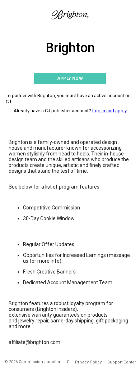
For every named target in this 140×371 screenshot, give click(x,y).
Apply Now (70, 78)
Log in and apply (109, 110)
